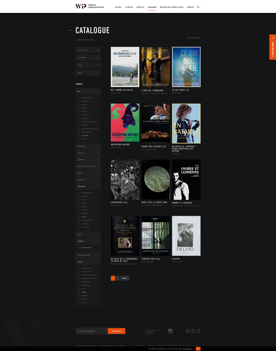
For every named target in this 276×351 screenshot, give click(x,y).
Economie (81, 159)
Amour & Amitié (87, 271)
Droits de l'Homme (88, 275)
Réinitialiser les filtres (85, 40)
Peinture (85, 125)
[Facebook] (188, 331)
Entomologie (86, 247)
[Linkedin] (198, 331)
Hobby (84, 203)
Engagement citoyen (89, 278)
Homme (84, 206)
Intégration (86, 285)
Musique (85, 118)
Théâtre (84, 139)
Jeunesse (85, 210)
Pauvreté (85, 299)
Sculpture (85, 135)
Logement (85, 295)
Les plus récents (195, 38)
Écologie (81, 153)
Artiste (84, 104)
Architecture (86, 98)
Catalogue (92, 30)
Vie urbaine (86, 227)
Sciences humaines (84, 255)
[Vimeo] (193, 331)
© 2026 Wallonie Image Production (85, 346)
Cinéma (84, 108)
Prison (84, 217)
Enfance (85, 196)
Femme (84, 199)
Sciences (81, 241)
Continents (81, 146)
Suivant (124, 278)
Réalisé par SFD (121, 346)
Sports (84, 302)
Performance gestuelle (90, 128)
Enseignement (87, 282)
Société (80, 262)
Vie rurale (85, 223)
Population (81, 186)
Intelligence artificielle (87, 166)
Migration (85, 213)
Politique (81, 180)
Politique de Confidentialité (106, 346)
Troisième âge (87, 220)
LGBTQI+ (84, 292)
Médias (80, 173)
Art (79, 91)
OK (198, 349)
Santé (80, 234)
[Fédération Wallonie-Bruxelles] (170, 332)
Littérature (86, 115)
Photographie (87, 132)
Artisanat (85, 101)
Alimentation (86, 268)
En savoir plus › (187, 348)
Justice (84, 289)
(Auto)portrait (87, 193)
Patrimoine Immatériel (90, 122)
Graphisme (85, 111)
